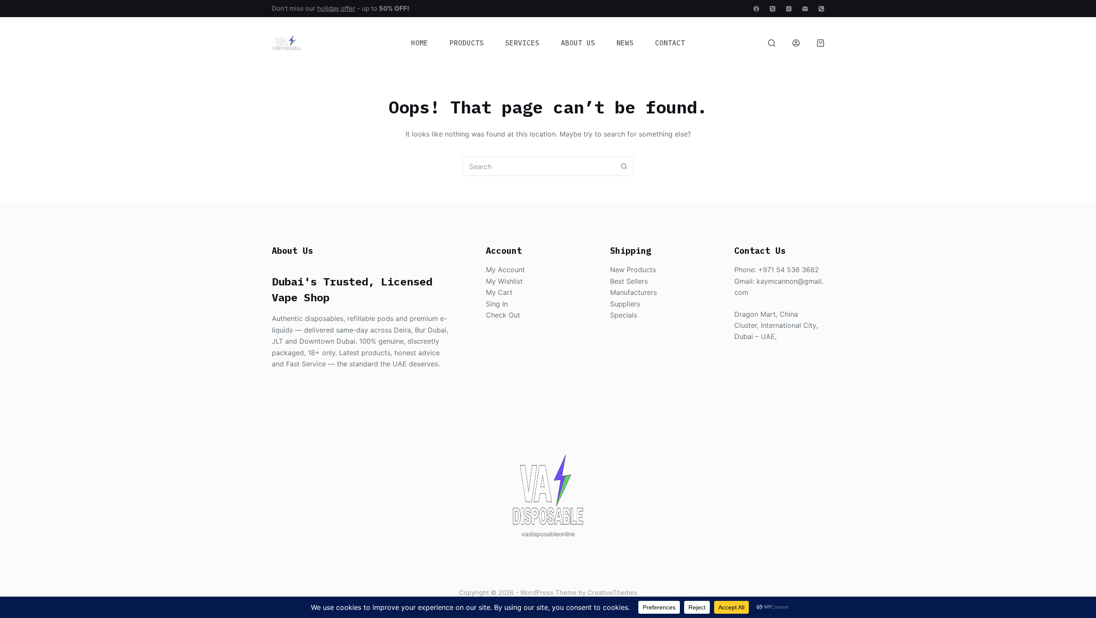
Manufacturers (633, 292)
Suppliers (625, 304)
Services (522, 43)
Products (467, 43)
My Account (505, 269)
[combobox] (539, 166)
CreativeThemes (612, 592)
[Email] (805, 9)
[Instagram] (789, 9)
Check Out (503, 315)
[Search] (771, 43)
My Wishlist (504, 281)
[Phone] (821, 9)
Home (419, 43)
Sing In (497, 304)
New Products (633, 269)
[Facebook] (756, 9)
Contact (670, 43)
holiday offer (336, 8)
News (625, 43)
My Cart (499, 292)
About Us (578, 43)
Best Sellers (629, 281)
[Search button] (624, 166)
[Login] (796, 43)
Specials (623, 315)
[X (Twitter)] (772, 9)
